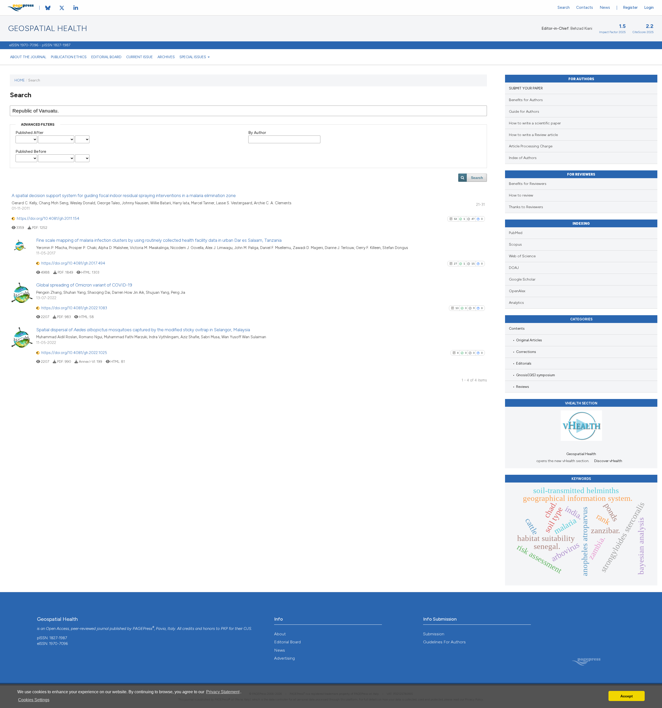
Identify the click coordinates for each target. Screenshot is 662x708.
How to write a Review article (533, 135)
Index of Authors (523, 158)
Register (630, 7)
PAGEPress (142, 628)
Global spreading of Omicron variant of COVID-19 (84, 285)
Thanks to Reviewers (526, 207)
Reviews (522, 387)
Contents (517, 328)
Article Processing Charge (530, 146)
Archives (166, 57)
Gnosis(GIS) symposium (535, 375)
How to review (521, 195)
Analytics (516, 302)
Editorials (523, 363)
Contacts (584, 7)
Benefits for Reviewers (527, 184)
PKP (224, 628)
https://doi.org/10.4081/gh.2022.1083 (74, 308)
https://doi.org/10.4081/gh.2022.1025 (74, 352)
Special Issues (193, 57)
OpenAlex (517, 291)
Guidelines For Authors (444, 641)
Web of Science (522, 256)
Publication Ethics (69, 57)
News (605, 7)
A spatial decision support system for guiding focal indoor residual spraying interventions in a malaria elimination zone (124, 195)
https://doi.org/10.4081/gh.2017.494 (73, 263)
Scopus (515, 244)
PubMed (515, 233)
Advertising (284, 658)
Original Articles (529, 340)
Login (649, 7)
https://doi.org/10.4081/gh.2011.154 (48, 218)
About (280, 633)
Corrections (526, 352)
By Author (257, 132)
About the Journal (28, 57)
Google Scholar (522, 279)
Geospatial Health (47, 28)
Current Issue (139, 57)
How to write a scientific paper (535, 123)
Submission (433, 633)
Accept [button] (626, 696)
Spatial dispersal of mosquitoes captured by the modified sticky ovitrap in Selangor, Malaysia (143, 329)
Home (19, 80)
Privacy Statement (222, 692)
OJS (247, 628)
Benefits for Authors (526, 100)
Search (564, 7)
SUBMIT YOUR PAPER (526, 88)
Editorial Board (106, 57)
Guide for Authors (524, 111)
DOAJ (514, 268)
